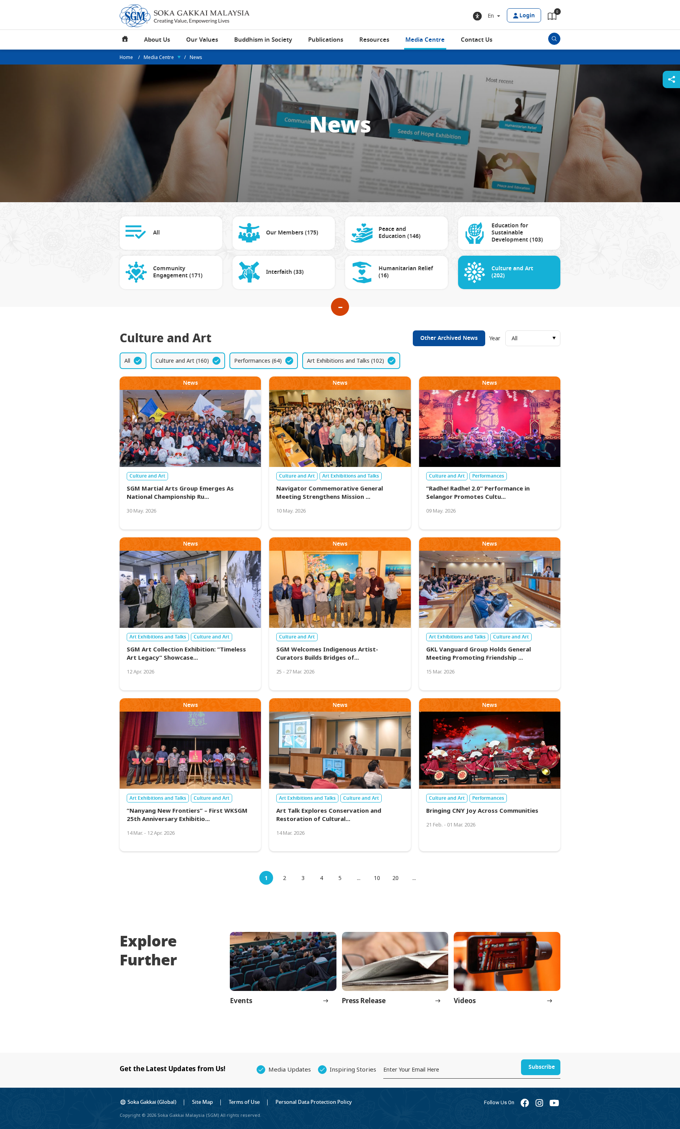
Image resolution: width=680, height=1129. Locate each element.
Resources (374, 39)
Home (125, 40)
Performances (488, 476)
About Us (157, 39)
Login (527, 15)
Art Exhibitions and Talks (350, 476)
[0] (552, 18)
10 (377, 878)
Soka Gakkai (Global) (152, 1102)
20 (395, 878)
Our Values (202, 39)
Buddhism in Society (263, 39)
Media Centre (425, 39)
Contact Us (476, 39)
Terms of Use (244, 1102)
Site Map (202, 1102)
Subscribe (541, 1067)
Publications (325, 39)
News (196, 57)
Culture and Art (147, 476)
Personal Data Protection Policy (313, 1102)
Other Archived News (449, 338)
